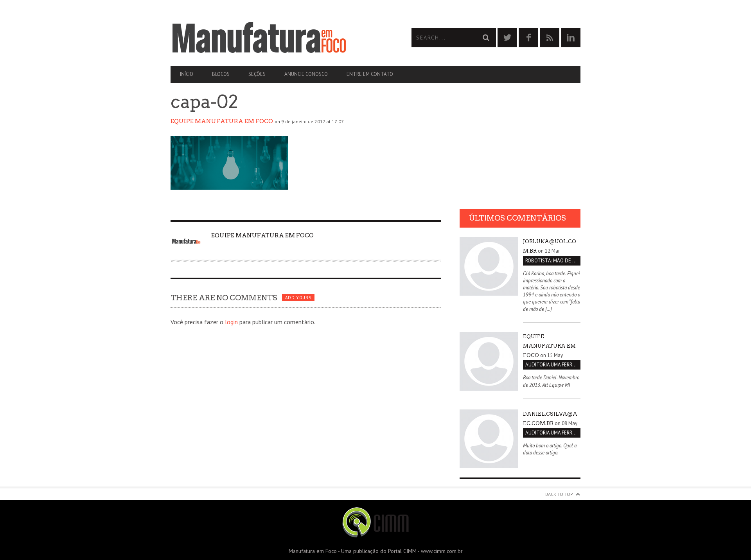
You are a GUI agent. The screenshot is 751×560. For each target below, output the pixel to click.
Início (186, 74)
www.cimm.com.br (442, 551)
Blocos (221, 74)
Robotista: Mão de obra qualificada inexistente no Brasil (552, 260)
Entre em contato (370, 74)
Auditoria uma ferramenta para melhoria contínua (552, 364)
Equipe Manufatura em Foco (222, 121)
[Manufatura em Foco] (273, 37)
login (231, 322)
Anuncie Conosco (306, 74)
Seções (257, 74)
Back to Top (559, 494)
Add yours (298, 297)
